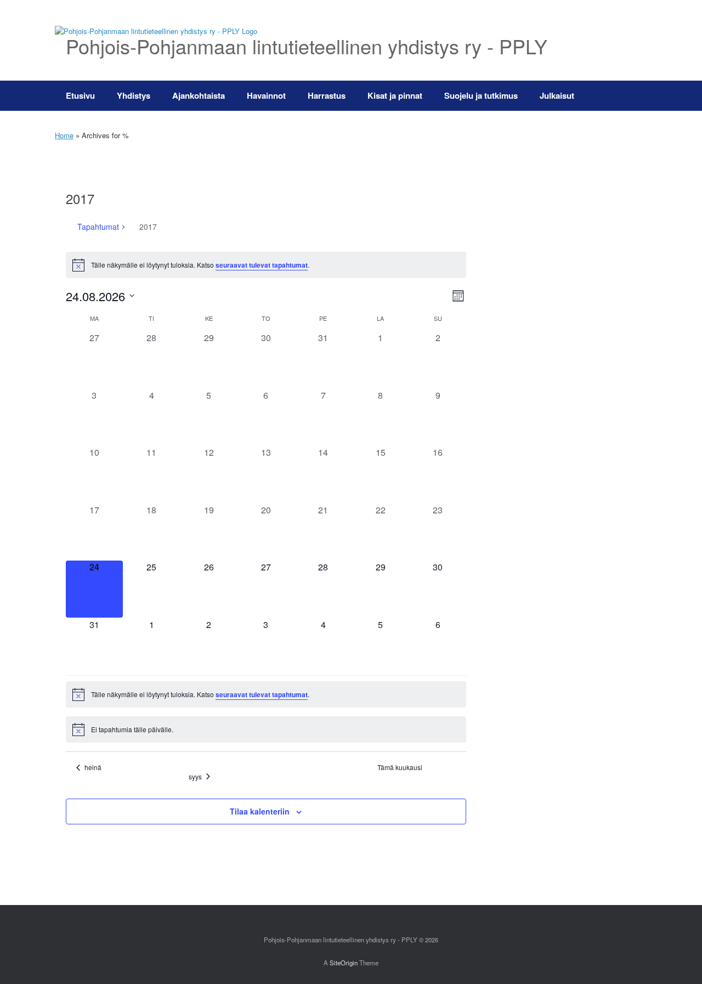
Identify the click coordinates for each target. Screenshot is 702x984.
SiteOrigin (344, 962)
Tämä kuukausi (399, 767)
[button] (631, 96)
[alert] (266, 265)
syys (195, 776)
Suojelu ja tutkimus (481, 95)
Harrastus (327, 95)
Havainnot (266, 95)
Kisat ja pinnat (394, 95)
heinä (92, 767)
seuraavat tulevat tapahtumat (262, 265)
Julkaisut (557, 95)
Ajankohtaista (198, 95)
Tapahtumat (98, 227)
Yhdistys (133, 95)
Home (64, 135)
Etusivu (80, 95)
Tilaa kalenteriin (260, 811)
